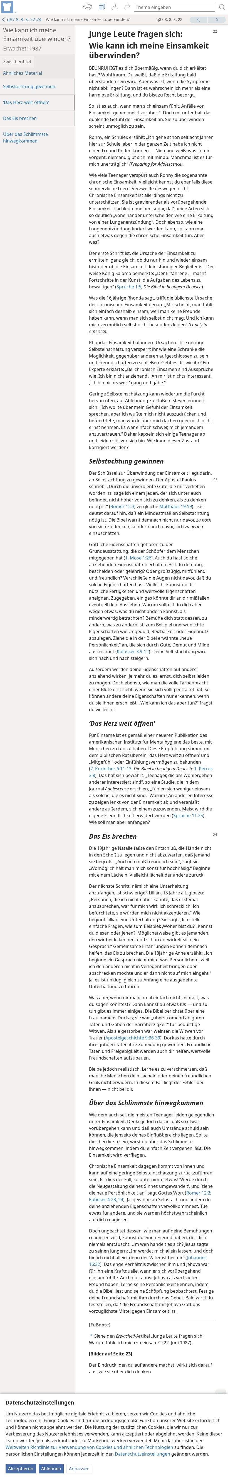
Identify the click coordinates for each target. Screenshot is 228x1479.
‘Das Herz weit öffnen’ (26, 102)
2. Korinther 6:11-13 (111, 769)
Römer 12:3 (122, 506)
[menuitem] (8, 7)
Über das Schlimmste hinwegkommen (25, 137)
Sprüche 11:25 (188, 815)
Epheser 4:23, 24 (106, 1199)
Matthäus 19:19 (175, 506)
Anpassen (79, 1469)
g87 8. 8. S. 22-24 (24, 19)
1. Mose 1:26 (138, 558)
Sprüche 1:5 (129, 287)
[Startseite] (8, 7)
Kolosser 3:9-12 (133, 651)
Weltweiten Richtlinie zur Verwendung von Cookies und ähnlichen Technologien (89, 1447)
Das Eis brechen (20, 118)
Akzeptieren (20, 1469)
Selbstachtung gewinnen (29, 86)
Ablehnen (51, 1469)
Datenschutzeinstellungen (142, 1454)
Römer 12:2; (198, 1193)
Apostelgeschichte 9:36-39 (132, 1038)
